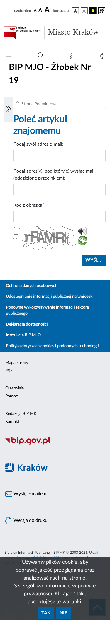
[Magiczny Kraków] (55, 471)
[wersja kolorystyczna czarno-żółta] (93, 11)
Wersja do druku (30, 520)
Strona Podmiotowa (39, 104)
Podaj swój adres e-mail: (38, 144)
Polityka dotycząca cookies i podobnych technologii (52, 346)
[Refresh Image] (82, 241)
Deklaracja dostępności (27, 324)
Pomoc (11, 396)
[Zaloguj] (103, 57)
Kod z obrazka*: (29, 205)
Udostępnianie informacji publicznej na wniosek (49, 296)
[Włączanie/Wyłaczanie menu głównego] (8, 57)
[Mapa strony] (72, 57)
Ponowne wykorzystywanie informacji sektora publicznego (47, 310)
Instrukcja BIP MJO (23, 335)
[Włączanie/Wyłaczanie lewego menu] (8, 109)
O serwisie (14, 388)
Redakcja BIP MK (20, 414)
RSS (9, 371)
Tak (45, 613)
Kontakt (12, 422)
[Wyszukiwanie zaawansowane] (41, 56)
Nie (63, 613)
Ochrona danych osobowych (31, 286)
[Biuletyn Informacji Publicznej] (55, 444)
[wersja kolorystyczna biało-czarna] (84, 11)
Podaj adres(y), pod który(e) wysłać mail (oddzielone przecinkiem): (53, 174)
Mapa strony (16, 363)
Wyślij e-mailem (29, 493)
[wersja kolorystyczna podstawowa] (75, 11)
